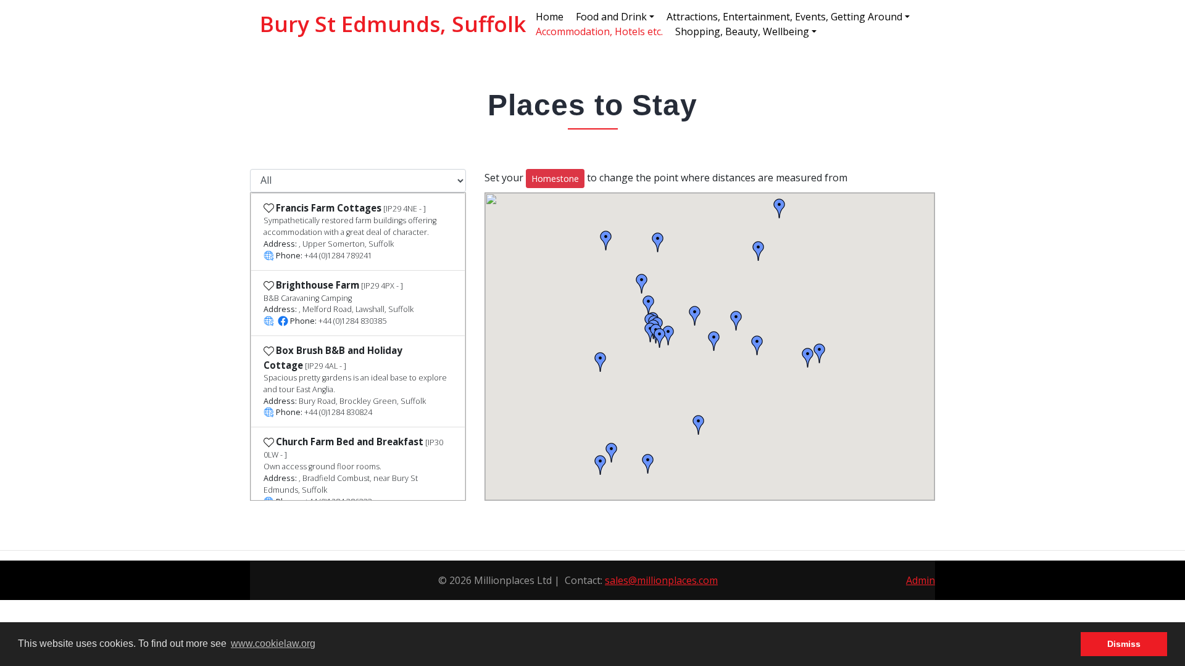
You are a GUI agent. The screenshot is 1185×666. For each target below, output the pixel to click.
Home (549, 16)
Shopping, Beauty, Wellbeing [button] (742, 31)
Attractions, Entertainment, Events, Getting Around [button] (784, 16)
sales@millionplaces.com (661, 580)
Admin (920, 580)
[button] (89, 333)
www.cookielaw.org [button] (273, 643)
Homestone (555, 178)
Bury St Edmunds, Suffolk (393, 24)
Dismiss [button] (1124, 644)
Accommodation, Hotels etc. (599, 31)
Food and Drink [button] (611, 16)
